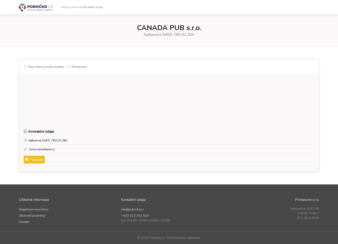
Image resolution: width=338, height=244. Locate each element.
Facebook (36, 159)
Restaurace (79, 67)
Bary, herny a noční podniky (46, 67)
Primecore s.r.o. (307, 199)
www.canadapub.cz (42, 149)
